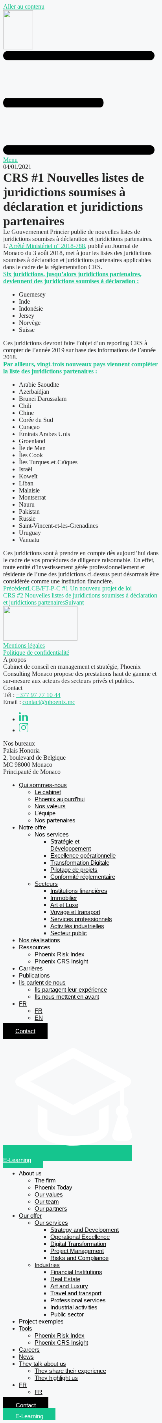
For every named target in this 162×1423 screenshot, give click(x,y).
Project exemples (41, 1321)
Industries (47, 1265)
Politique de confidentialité (36, 652)
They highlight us (56, 1377)
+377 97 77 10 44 (38, 695)
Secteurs (46, 883)
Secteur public (68, 933)
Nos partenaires (55, 820)
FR (23, 1003)
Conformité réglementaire (82, 876)
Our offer (30, 1215)
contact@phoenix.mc (48, 702)
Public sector (67, 1314)
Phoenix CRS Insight (61, 961)
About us (30, 1173)
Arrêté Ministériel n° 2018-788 (47, 246)
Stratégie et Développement (70, 845)
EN (39, 1017)
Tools (25, 1328)
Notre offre (32, 827)
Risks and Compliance (79, 1258)
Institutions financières (78, 890)
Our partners (51, 1208)
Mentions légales (24, 645)
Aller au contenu (23, 6)
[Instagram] (23, 730)
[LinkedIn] (23, 719)
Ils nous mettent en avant (67, 996)
